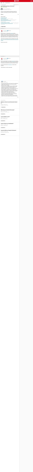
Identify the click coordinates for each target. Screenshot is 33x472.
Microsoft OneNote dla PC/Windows (6, 20)
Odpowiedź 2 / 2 (3, 56)
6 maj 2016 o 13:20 (5, 59)
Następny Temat (16, 4)
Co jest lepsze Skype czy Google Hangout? (7, 23)
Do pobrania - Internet (10, 18)
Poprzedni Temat (4, 4)
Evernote (12, 33)
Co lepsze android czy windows (5, 22)
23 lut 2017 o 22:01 (9, 9)
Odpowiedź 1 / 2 (3, 28)
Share (2, 14)
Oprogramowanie (7, 2)
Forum (3, 2)
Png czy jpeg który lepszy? (4, 19)
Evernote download (3, 18)
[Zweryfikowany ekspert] (7, 30)
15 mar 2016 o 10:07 (5, 31)
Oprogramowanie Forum (12, 19)
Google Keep (10, 64)
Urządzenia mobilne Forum (15, 22)
